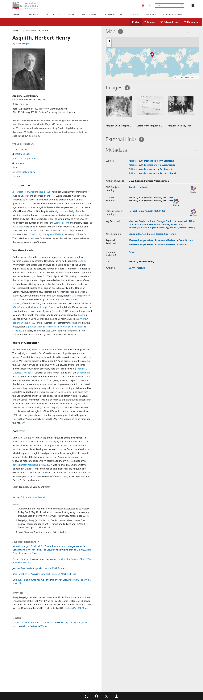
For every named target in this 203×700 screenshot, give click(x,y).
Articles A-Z (53, 14)
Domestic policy (153, 160)
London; (133, 233)
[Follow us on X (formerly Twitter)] (149, 5)
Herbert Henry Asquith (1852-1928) (33, 191)
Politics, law (135, 160)
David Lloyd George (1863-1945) (46, 234)
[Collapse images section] (196, 88)
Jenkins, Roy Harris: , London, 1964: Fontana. (39, 568)
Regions (33, 14)
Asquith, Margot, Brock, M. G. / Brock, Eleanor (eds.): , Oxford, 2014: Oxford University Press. (51, 550)
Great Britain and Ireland (162, 240)
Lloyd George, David (161, 221)
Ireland (52, 307)
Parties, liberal (168, 173)
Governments (167, 164)
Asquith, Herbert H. (139, 187)
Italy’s (75, 295)
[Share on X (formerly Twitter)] (106, 696)
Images (134, 14)
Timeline (151, 14)
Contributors (113, 14)
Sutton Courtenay (166, 233)
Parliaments (166, 169)
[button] (152, 55)
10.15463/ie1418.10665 (76, 607)
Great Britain (186, 240)
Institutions (150, 164)
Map (137, 22)
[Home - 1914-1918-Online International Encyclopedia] (26, 5)
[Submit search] (182, 5)
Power (132, 251)
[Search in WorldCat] (193, 189)
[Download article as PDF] (116, 696)
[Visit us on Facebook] (143, 5)
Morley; (142, 233)
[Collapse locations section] (196, 31)
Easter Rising (39, 307)
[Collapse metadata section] (196, 150)
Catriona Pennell (36, 497)
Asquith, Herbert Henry (182, 227)
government (18, 203)
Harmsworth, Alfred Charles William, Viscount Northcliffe (162, 223)
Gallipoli (19, 226)
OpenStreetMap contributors (187, 77)
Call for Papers (172, 14)
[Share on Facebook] (96, 696)
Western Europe (137, 240)
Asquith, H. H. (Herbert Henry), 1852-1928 (151, 197)
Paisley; (151, 233)
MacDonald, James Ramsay (153, 227)
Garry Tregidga (23, 43)
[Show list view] (188, 31)
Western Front (61, 222)
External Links (171, 22)
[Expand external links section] (196, 139)
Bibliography (90, 14)
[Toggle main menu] (193, 6)
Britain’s (82, 260)
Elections (169, 160)
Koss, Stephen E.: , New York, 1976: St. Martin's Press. (44, 573)
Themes (16, 14)
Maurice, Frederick (139, 221)
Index (71, 14)
